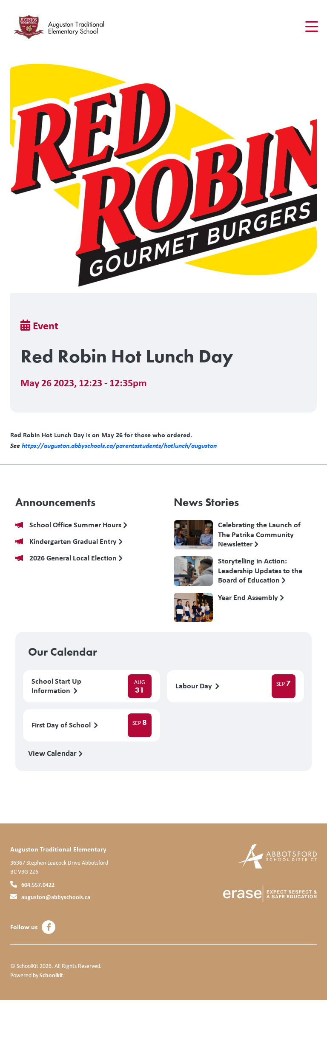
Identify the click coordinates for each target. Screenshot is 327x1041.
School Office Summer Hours (76, 525)
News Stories (206, 502)
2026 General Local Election (73, 558)
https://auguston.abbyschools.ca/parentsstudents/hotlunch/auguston (119, 445)
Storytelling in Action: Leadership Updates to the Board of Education (260, 570)
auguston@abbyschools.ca (55, 897)
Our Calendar (62, 652)
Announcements (55, 502)
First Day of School (62, 725)
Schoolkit (51, 975)
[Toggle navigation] (311, 27)
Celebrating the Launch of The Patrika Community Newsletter (259, 534)
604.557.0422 (37, 884)
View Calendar (53, 752)
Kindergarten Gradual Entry (73, 541)
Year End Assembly (249, 598)
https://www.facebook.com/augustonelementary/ (48, 927)
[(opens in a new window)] (277, 855)
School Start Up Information (56, 686)
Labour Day (194, 686)
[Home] (61, 27)
